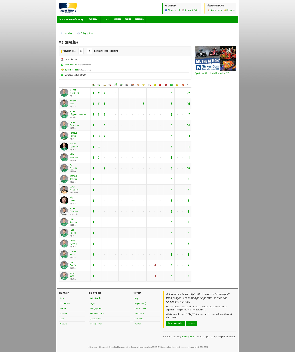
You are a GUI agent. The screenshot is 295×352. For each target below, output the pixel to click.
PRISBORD (139, 19)
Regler (92, 303)
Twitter (137, 324)
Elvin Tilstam (70, 65)
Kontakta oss (140, 309)
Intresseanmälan (175, 323)
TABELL (128, 19)
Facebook (138, 319)
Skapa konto (216, 10)
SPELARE (106, 19)
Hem (62, 298)
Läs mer (191, 323)
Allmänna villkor (97, 314)
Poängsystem (86, 33)
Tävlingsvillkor (96, 324)
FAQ (136, 298)
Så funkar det (174, 10)
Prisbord (63, 324)
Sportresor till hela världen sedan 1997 (212, 73)
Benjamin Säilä (71, 70)
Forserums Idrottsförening (71, 19)
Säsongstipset (188, 337)
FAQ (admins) (140, 303)
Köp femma (65, 303)
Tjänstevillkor (95, 319)
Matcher (68, 33)
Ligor (62, 319)
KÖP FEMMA (94, 19)
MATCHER (117, 19)
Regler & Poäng (192, 10)
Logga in (230, 10)
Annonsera (139, 314)
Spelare (63, 309)
